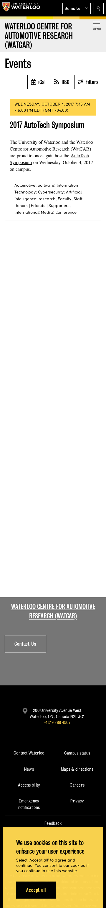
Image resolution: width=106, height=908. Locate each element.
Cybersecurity (51, 192)
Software (46, 185)
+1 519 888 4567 (57, 722)
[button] (76, 8)
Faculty (64, 198)
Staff (78, 198)
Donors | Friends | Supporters (41, 205)
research (47, 198)
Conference (66, 212)
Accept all (36, 890)
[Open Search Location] (99, 8)
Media (47, 212)
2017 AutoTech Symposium (47, 125)
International (26, 212)
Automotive (24, 185)
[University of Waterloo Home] (21, 8)
